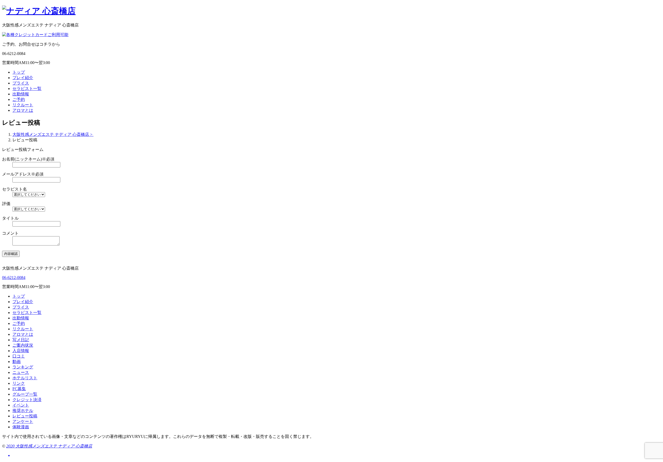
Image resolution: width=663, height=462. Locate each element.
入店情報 (20, 350)
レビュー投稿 (24, 416)
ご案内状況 (22, 345)
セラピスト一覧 (26, 88)
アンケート (22, 421)
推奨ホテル (22, 410)
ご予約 (18, 99)
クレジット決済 (26, 399)
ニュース (20, 372)
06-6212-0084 (13, 277)
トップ (18, 72)
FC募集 (19, 389)
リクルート (22, 105)
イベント (20, 405)
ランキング (22, 367)
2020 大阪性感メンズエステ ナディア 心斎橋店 (49, 446)
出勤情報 (20, 94)
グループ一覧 (24, 394)
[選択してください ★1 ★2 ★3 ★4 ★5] (336, 209)
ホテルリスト (24, 378)
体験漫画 (20, 427)
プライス (20, 83)
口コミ (18, 356)
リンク (18, 383)
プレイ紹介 (22, 77)
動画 (16, 361)
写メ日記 (20, 340)
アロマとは (22, 110)
